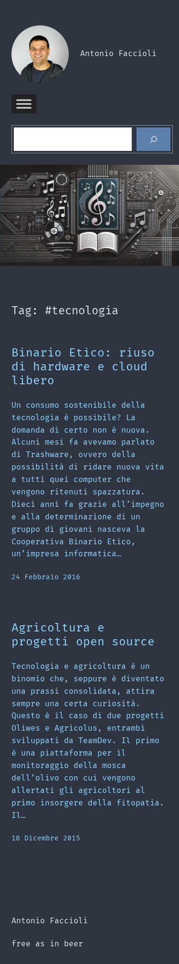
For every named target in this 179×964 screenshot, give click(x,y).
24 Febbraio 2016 (45, 577)
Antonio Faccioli (118, 53)
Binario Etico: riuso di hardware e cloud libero (83, 367)
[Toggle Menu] (24, 103)
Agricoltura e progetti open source (83, 635)
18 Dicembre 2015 (45, 838)
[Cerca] (153, 139)
